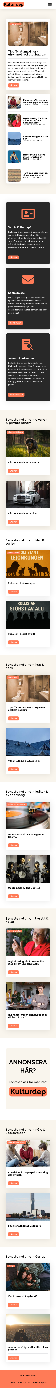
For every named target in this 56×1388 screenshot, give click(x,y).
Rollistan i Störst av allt (21, 634)
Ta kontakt (15, 323)
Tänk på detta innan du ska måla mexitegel (35, 174)
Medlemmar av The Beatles (24, 888)
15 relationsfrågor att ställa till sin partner (28, 1348)
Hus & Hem (15, 24)
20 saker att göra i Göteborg (24, 1226)
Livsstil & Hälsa (39, 125)
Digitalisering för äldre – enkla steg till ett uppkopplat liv (35, 120)
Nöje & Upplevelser (40, 104)
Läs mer (13, 257)
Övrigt (11, 1266)
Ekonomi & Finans (15, 432)
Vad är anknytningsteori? (22, 1296)
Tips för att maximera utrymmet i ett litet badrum (27, 53)
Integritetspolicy (40, 1382)
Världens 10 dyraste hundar (24, 462)
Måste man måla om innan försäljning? (34, 156)
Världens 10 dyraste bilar (22, 513)
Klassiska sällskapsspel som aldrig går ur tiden (35, 101)
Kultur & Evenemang (16, 804)
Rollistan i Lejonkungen (21, 583)
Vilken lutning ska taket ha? (35, 137)
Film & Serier (13, 553)
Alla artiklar (16, 395)
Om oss (12, 1382)
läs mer (13, 85)
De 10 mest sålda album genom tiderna (26, 835)
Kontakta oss (24, 1382)
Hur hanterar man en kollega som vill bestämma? (27, 1016)
